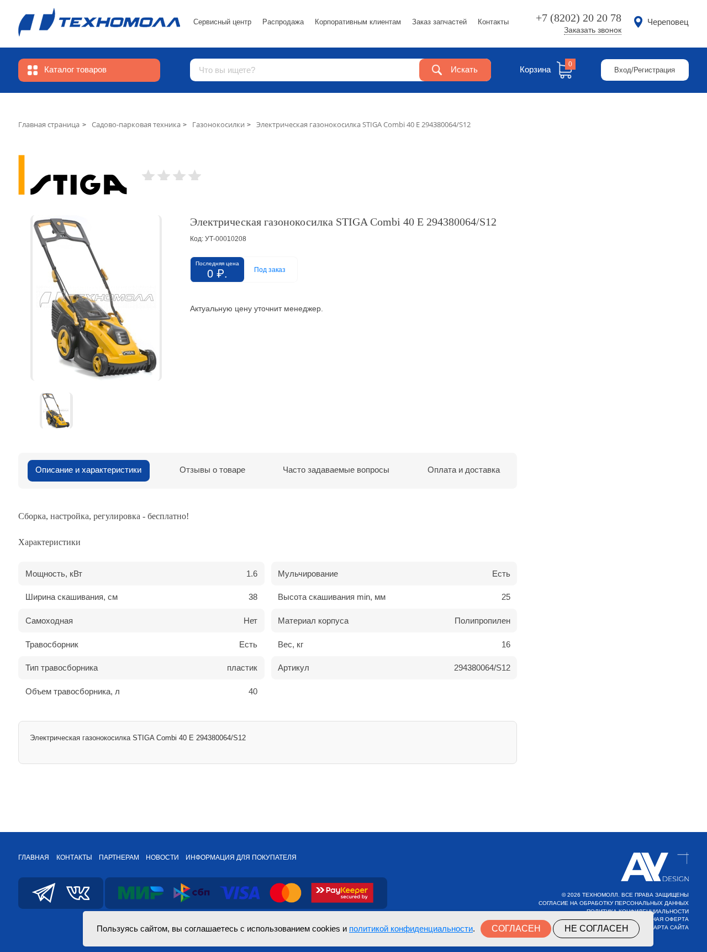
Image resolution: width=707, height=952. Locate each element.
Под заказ (270, 270)
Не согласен (596, 928)
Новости (162, 857)
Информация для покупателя (241, 857)
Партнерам (119, 857)
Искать (464, 69)
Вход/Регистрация (644, 70)
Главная (33, 857)
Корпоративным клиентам (358, 22)
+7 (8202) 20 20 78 (578, 18)
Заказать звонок (592, 30)
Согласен (516, 928)
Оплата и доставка (464, 469)
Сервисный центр (222, 22)
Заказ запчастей (439, 22)
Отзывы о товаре (212, 469)
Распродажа (283, 22)
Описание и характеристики (88, 469)
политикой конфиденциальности (411, 928)
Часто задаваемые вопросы (336, 469)
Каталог (75, 69)
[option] (95, 298)
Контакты (493, 22)
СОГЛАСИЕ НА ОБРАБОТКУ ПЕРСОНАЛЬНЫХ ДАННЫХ (614, 903)
